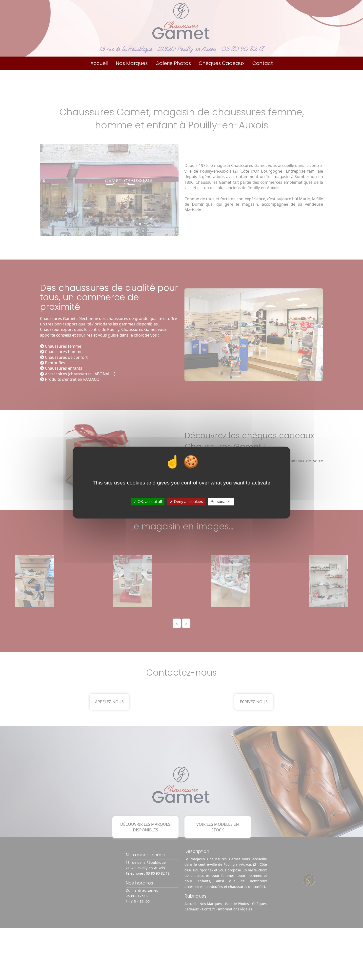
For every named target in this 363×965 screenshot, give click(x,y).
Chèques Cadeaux (221, 63)
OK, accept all (149, 502)
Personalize (221, 502)
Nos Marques (132, 63)
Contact (262, 63)
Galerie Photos (173, 63)
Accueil (99, 63)
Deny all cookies (188, 502)
